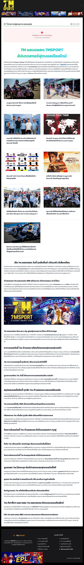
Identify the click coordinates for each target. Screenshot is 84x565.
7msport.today (76, 558)
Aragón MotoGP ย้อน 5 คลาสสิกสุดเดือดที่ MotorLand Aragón (21, 104)
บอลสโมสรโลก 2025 (66, 544)
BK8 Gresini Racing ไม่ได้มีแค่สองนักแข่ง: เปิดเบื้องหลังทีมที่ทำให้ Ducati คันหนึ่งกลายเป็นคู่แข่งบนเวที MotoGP (21, 249)
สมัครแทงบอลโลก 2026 (67, 549)
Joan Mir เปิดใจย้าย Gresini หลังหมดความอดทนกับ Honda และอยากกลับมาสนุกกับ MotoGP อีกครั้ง (21, 140)
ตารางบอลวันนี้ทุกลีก (66, 541)
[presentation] (22, 89)
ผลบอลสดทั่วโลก (65, 538)
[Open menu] (81, 5)
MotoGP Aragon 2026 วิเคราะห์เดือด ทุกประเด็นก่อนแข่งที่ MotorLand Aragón (60, 139)
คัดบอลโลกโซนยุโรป (66, 546)
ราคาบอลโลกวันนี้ (42, 541)
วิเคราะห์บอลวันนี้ (42, 538)
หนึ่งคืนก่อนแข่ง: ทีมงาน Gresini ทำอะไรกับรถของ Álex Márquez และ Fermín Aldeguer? (21, 212)
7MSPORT (63, 64)
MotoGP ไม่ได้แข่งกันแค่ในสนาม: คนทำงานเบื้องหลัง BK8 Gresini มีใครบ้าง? (60, 212)
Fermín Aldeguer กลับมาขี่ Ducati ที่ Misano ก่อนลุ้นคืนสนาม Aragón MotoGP (60, 104)
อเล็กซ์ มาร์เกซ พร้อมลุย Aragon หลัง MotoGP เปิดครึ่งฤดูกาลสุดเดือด (59, 177)
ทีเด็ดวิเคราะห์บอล (43, 549)
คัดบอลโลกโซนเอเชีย (43, 546)
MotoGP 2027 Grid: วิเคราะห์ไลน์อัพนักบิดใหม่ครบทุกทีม (21, 177)
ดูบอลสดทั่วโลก (42, 544)
